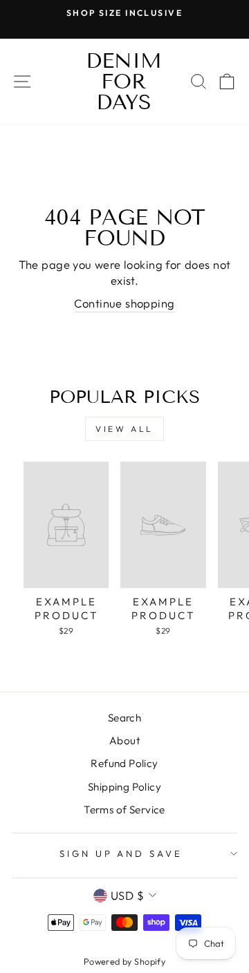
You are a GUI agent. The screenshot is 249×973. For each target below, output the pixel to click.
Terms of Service (124, 809)
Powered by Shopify (124, 961)
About (124, 740)
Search (124, 717)
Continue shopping (124, 303)
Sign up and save (121, 853)
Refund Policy (124, 763)
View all (124, 429)
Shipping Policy (124, 786)
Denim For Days (124, 81)
